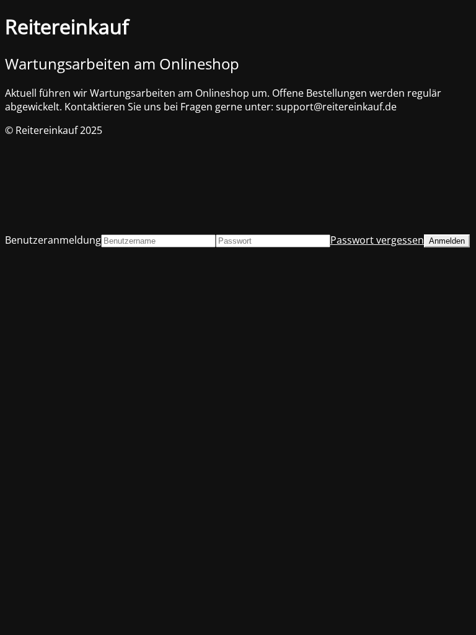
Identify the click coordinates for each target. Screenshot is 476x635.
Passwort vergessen (377, 240)
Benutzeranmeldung (53, 240)
